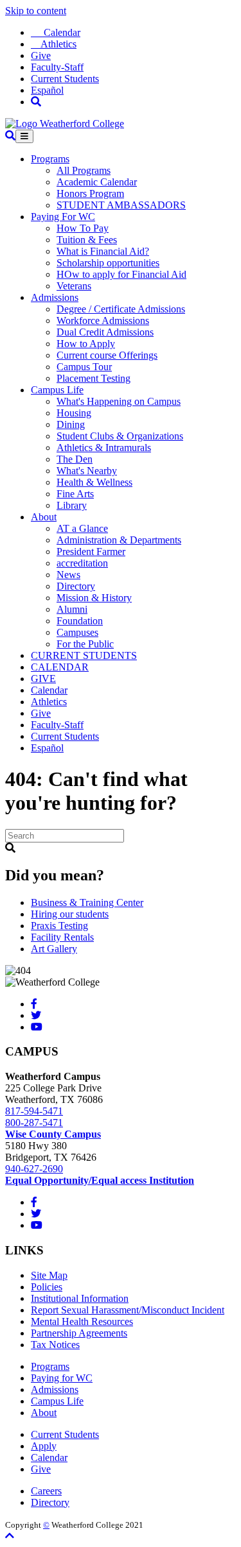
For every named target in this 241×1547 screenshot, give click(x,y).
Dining (71, 424)
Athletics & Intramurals (104, 447)
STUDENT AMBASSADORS (121, 205)
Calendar (55, 32)
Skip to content (35, 10)
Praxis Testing (59, 925)
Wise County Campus (53, 1134)
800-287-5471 (34, 1122)
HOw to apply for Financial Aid (121, 274)
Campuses (77, 632)
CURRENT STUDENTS (84, 655)
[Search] (36, 101)
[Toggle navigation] (24, 136)
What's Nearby (87, 470)
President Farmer (91, 551)
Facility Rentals (62, 937)
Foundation (80, 620)
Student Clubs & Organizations (120, 436)
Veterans (74, 285)
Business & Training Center (87, 902)
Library (72, 505)
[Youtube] (36, 1026)
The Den (75, 459)
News (68, 574)
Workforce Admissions (103, 320)
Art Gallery (54, 948)
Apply (44, 1445)
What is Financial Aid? (103, 251)
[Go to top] (9, 1535)
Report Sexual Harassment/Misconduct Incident (127, 1309)
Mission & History (94, 597)
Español (47, 90)
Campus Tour (84, 366)
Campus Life (57, 389)
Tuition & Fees (87, 239)
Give (41, 55)
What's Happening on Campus (119, 401)
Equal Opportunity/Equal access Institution (99, 1180)
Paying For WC (63, 216)
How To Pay (83, 228)
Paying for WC (62, 1377)
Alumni (72, 609)
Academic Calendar (97, 181)
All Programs (84, 170)
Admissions (54, 297)
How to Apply (86, 343)
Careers (46, 1490)
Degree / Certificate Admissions (121, 308)
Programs (50, 158)
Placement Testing (93, 378)
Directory (76, 586)
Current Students (65, 78)
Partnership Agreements (79, 1333)
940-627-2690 (34, 1168)
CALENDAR (60, 667)
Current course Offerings (107, 355)
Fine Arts (75, 493)
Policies (46, 1286)
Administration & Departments (119, 539)
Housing (74, 412)
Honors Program (90, 193)
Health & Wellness (94, 482)
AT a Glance (82, 528)
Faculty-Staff (57, 67)
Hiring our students (70, 914)
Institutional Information (80, 1298)
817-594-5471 (34, 1111)
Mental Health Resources (82, 1321)
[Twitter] (36, 1015)
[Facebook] (34, 1003)
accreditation (82, 563)
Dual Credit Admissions (105, 332)
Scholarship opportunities (108, 262)
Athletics (53, 43)
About (44, 516)
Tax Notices (55, 1344)
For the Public (85, 643)
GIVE (43, 678)
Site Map (49, 1275)
